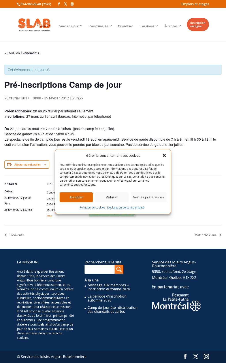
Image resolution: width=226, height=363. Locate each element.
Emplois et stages (195, 4)
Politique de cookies (92, 207)
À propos (171, 26)
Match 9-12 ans (206, 235)
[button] (164, 155)
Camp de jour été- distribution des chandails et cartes (112, 309)
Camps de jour (68, 26)
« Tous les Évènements (21, 53)
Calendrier (125, 26)
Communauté (98, 26)
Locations (147, 26)
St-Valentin (16, 235)
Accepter (76, 197)
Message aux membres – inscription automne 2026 (109, 287)
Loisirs (43, 26)
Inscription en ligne (197, 24)
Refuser (112, 197)
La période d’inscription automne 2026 (107, 298)
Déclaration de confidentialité (125, 207)
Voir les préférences (148, 197)
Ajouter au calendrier (27, 164)
